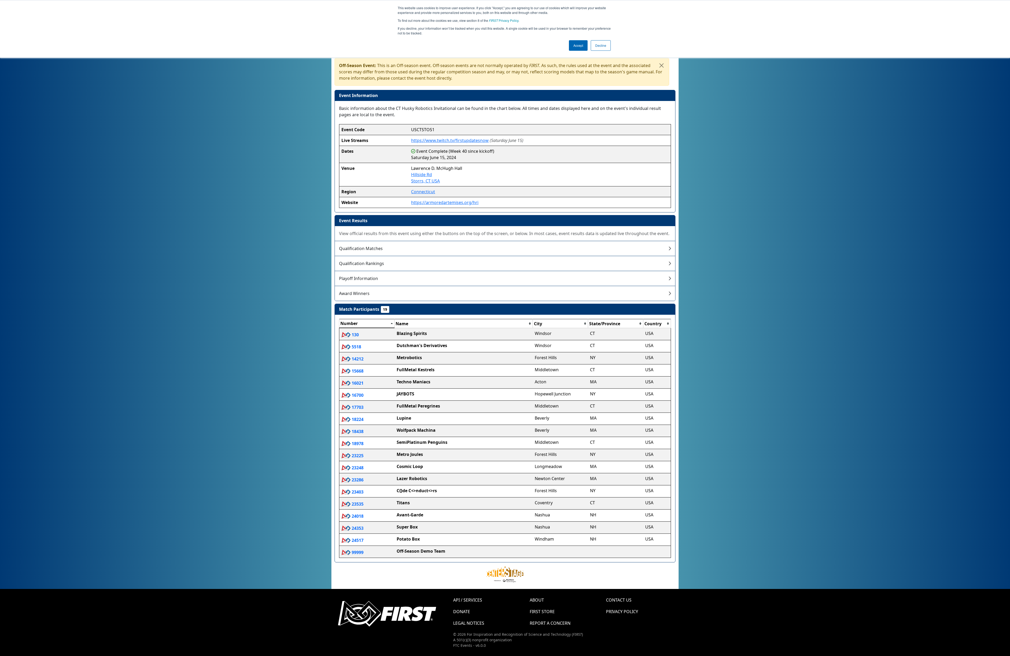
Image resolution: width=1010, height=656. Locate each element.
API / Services (467, 600)
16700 (357, 395)
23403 (357, 492)
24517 (357, 540)
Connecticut (423, 192)
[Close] (661, 65)
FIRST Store (542, 611)
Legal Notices (468, 623)
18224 (357, 419)
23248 (357, 468)
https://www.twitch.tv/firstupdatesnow (450, 140)
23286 (357, 480)
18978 (357, 443)
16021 (357, 383)
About (537, 600)
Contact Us (619, 600)
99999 (357, 552)
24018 (357, 516)
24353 (357, 528)
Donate (461, 611)
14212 (357, 359)
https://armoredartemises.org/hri (444, 202)
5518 (356, 347)
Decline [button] (600, 45)
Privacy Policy (503, 20)
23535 (357, 504)
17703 (357, 407)
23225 (357, 456)
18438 (357, 431)
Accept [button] (578, 45)
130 (355, 335)
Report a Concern (550, 623)
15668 (357, 371)
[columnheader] (367, 323)
